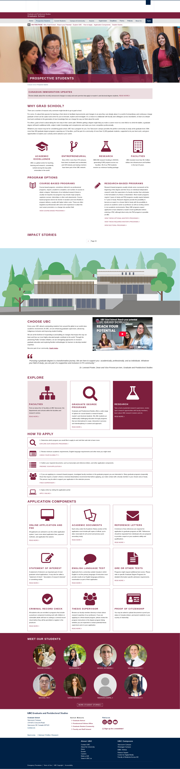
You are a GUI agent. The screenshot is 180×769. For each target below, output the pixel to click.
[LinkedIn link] (109, 722)
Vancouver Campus (124, 744)
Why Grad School (50, 25)
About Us (139, 21)
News (83, 749)
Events (83, 751)
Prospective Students (43, 21)
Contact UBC (85, 744)
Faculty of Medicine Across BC (128, 757)
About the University (88, 747)
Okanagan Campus (124, 747)
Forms (122, 21)
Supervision (103, 21)
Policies (130, 21)
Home (31, 21)
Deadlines (113, 21)
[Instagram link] (104, 722)
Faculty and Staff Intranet (82, 729)
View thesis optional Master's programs (121, 218)
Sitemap (41, 735)
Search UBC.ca (86, 758)
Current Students (60, 21)
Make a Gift (85, 756)
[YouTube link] (115, 722)
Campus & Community (77, 21)
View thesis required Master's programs (121, 222)
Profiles (47, 735)
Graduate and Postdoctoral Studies (90, 713)
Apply (149, 21)
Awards (91, 21)
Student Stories (117, 25)
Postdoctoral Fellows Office (83, 723)
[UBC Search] (148, 2)
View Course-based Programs (51, 211)
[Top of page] (29, 25)
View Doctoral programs (114, 225)
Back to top (32, 735)
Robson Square (123, 752)
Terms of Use (48, 765)
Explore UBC (77, 25)
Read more (124, 96)
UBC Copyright (58, 765)
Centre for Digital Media (126, 755)
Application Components (102, 25)
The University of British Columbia (32, 6)
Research (55, 735)
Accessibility (69, 765)
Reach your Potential (64, 25)
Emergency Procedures (35, 765)
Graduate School (32, 84)
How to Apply (87, 25)
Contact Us (31, 728)
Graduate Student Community (83, 726)
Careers (83, 754)
